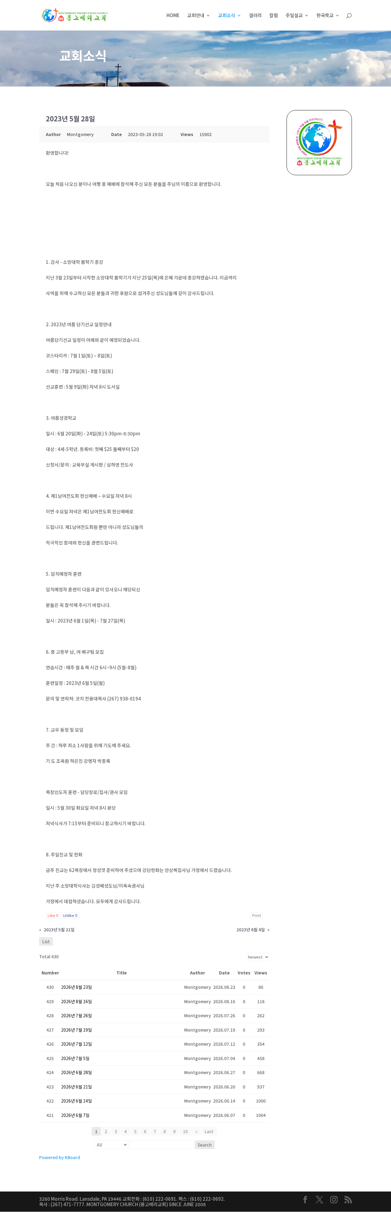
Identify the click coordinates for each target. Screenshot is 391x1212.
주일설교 (294, 15)
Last (209, 1131)
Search (205, 1145)
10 (185, 1131)
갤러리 (255, 15)
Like (53, 915)
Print (256, 915)
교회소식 (226, 15)
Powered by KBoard (59, 1157)
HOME (173, 15)
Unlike (70, 915)
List (46, 941)
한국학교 (325, 15)
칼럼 (273, 15)
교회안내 (195, 15)
